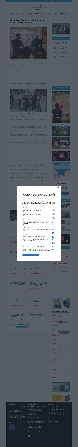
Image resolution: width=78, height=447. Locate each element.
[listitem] (39, 207)
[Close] (59, 188)
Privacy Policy (45, 259)
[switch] (53, 210)
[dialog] (39, 223)
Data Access (39, 259)
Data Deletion (32, 259)
